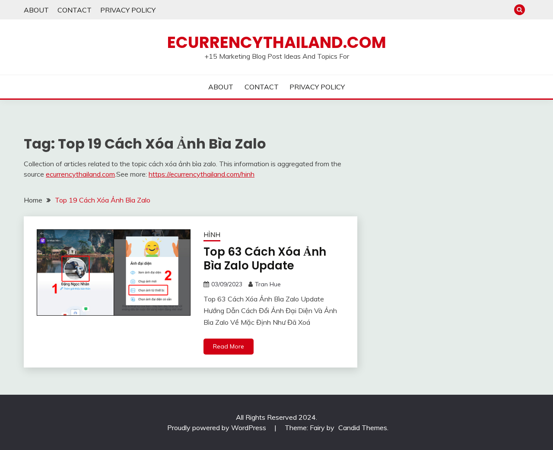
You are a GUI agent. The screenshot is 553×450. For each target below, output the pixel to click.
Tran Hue (268, 284)
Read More (228, 346)
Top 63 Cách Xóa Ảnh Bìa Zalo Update (264, 259)
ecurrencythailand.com (80, 174)
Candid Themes (362, 427)
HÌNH (211, 235)
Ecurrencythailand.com (276, 42)
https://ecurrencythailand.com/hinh (201, 174)
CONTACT (74, 10)
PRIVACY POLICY (128, 10)
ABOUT (36, 10)
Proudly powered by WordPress (217, 427)
